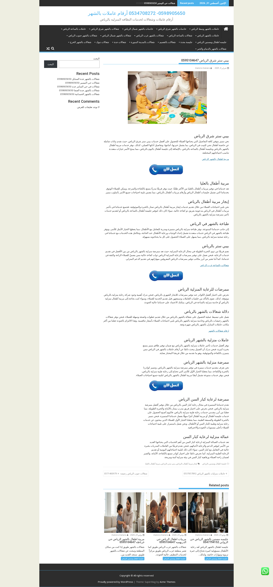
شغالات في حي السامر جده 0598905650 (155, 3)
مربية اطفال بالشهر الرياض (215, 159)
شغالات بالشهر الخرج (80, 42)
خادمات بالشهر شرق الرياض (172, 28)
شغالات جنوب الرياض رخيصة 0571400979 (125, 473)
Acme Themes (167, 581)
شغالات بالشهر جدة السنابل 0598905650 (78, 78)
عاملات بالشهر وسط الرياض (205, 28)
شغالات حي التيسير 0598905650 (82, 82)
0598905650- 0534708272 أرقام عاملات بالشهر (136, 13)
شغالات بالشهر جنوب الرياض (82, 35)
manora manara (202, 68)
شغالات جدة (120, 42)
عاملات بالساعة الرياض (74, 28)
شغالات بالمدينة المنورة (143, 42)
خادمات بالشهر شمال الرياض (138, 28)
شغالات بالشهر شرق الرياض (105, 28)
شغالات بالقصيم (168, 42)
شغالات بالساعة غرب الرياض (214, 265)
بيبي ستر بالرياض (168, 463)
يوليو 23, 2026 (220, 535)
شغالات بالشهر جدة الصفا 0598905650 (79, 90)
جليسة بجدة (186, 42)
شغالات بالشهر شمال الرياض (116, 35)
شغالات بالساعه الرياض (180, 35)
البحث (96, 58)
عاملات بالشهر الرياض (208, 35)
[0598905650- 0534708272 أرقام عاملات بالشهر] (226, 28)
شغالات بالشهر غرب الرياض (150, 35)
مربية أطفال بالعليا (152, 463)
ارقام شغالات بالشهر (218, 330)
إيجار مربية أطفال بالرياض (186, 463)
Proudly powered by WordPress (115, 581)
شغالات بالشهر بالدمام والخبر (211, 48)
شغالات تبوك (102, 42)
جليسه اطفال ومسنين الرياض (211, 42)
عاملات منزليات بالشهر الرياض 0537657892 (204, 473)
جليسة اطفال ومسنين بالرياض (214, 463)
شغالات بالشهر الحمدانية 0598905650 (80, 94)
